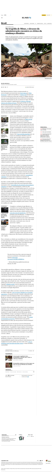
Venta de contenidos (6, 468)
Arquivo (20, 434)
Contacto (2, 468)
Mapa (24, 468)
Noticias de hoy (3, 469)
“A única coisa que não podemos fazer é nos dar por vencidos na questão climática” (4, 215)
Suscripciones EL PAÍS (28, 468)
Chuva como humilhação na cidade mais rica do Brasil (4, 136)
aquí (28, 376)
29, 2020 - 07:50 (4, 84)
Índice (40, 468)
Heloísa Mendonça (5, 83)
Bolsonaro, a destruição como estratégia (45, 129)
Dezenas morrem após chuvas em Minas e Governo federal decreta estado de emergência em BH (4, 148)
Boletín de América (5, 437)
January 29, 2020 (12, 263)
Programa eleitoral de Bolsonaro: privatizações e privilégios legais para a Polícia (46, 140)
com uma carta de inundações (18, 213)
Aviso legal (11, 468)
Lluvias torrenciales (13, 371)
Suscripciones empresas (35, 468)
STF (35, 23)
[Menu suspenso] (2, 18)
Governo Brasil (26, 23)
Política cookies (15, 468)
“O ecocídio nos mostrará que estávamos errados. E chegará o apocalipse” (4, 227)
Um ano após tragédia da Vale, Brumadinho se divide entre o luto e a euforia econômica (22, 357)
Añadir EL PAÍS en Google (30, 87)
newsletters (4, 434)
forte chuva (23, 93)
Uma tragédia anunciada (23, 134)
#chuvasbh (15, 257)
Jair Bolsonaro (32, 23)
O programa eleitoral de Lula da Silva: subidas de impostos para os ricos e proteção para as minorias (45, 135)
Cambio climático (25, 371)
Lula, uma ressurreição (47, 131)
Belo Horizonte (19, 371)
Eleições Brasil (49, 23)
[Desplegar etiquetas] (33, 371)
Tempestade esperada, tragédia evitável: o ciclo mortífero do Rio (4, 125)
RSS (38, 468)
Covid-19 (45, 23)
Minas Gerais (28, 119)
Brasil (3, 23)
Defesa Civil (23, 94)
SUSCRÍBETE (44, 15)
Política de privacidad (20, 468)
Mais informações (8, 376)
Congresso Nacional (40, 23)
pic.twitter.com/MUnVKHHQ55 (16, 259)
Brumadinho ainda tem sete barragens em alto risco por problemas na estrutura (23, 364)
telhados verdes (10, 284)
